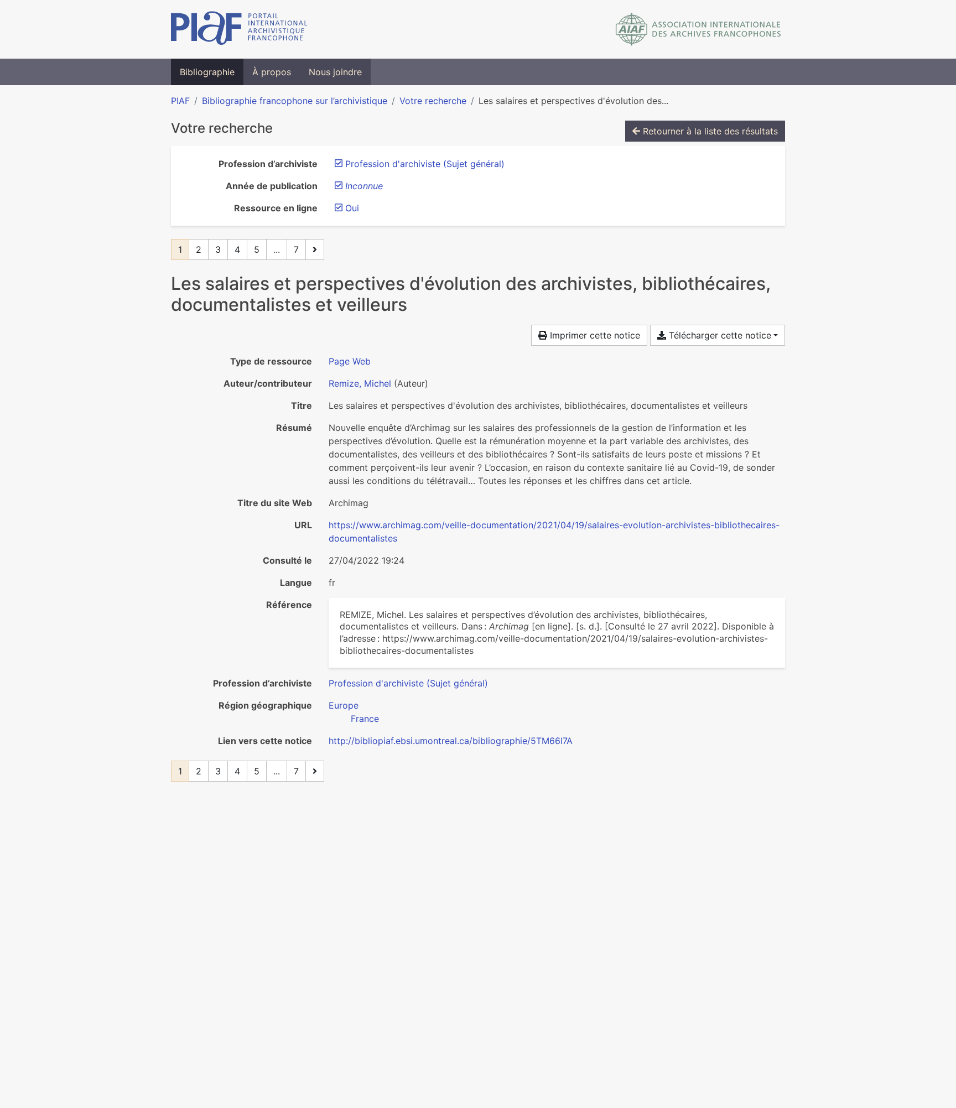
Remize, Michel (360, 383)
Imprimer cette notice (593, 335)
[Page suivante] (314, 249)
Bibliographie (207, 71)
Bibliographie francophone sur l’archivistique (294, 100)
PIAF (180, 100)
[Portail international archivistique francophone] (239, 29)
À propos (271, 71)
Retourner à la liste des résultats (709, 131)
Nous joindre (335, 71)
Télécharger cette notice (718, 335)
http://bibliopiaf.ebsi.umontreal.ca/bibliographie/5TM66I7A (451, 740)
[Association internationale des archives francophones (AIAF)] (698, 29)
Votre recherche (432, 100)
